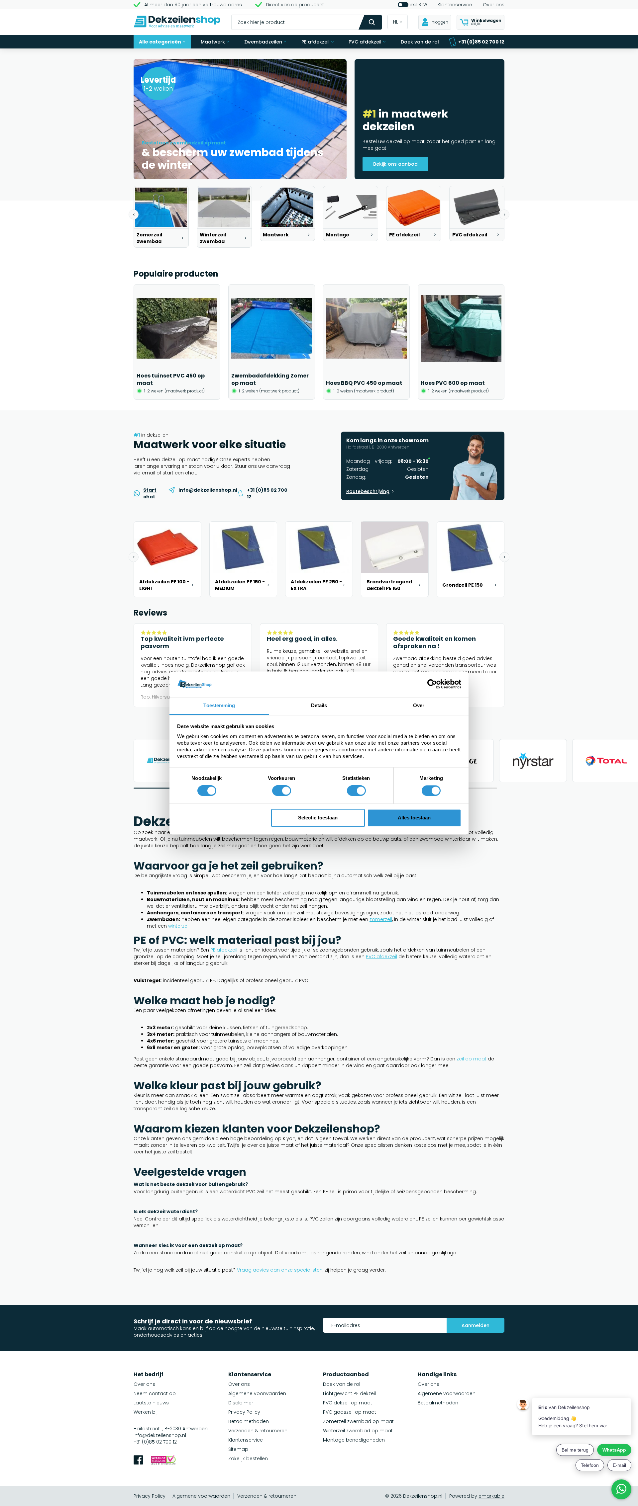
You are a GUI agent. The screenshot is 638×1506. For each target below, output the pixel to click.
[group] (161, 217)
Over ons (493, 4)
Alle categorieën (160, 42)
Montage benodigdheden (354, 1440)
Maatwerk (213, 42)
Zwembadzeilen (263, 42)
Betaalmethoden (248, 1421)
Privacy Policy (244, 1412)
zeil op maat (471, 1058)
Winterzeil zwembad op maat (358, 1430)
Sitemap (238, 1449)
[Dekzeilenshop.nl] (177, 22)
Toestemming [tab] (219, 705)
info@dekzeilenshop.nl (160, 1435)
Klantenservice (455, 4)
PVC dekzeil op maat (347, 1402)
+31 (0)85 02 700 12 (481, 42)
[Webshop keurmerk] (163, 1460)
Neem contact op (155, 1393)
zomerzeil (381, 919)
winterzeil (178, 926)
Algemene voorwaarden (257, 1393)
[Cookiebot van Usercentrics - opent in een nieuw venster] (432, 684)
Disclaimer (240, 1402)
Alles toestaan (414, 817)
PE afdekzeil (315, 42)
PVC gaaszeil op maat (349, 1412)
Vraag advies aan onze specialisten (280, 1270)
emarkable (491, 1496)
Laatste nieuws (151, 1402)
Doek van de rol (420, 42)
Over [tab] (418, 705)
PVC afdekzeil (365, 42)
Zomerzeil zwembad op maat (358, 1421)
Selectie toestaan (318, 817)
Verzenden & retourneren (257, 1430)
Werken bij (146, 1412)
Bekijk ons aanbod (395, 164)
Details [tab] (319, 705)
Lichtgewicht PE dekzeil (349, 1393)
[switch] (281, 791)
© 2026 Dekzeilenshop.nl (413, 1496)
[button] (134, 214)
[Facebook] (138, 1460)
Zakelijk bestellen (248, 1458)
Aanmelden (475, 1325)
